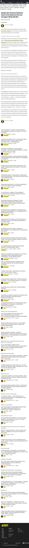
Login (10, 536)
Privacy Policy (11, 530)
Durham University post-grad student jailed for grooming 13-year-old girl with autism (14, 150)
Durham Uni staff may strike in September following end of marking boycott (14, 230)
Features (14, 290)
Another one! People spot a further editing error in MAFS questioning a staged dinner (14, 387)
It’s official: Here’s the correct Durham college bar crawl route (13, 193)
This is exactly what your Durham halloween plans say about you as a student (14, 131)
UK (4, 308)
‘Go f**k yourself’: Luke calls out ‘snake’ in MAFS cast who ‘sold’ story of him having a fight (14, 503)
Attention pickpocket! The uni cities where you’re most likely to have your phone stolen (13, 419)
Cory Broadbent (7, 152)
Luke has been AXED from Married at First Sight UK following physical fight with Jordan (13, 513)
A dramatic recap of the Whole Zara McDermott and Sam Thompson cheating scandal (13, 304)
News (15, 143)
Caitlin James (6, 187)
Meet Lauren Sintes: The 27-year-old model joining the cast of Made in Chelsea (13, 432)
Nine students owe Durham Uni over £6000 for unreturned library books (14, 238)
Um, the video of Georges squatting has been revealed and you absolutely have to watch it (13, 408)
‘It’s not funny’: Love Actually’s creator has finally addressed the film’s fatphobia (13, 397)
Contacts (19, 530)
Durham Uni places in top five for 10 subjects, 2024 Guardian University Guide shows (13, 221)
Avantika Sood (7, 290)
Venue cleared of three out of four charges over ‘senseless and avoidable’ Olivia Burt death (13, 255)
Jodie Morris (6, 24)
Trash (16, 359)
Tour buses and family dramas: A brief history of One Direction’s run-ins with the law (14, 357)
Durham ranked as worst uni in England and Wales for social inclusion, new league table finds (13, 202)
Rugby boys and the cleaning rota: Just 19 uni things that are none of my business (14, 441)
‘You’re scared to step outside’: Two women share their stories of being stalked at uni (14, 377)
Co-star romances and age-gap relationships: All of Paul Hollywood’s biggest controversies (14, 315)
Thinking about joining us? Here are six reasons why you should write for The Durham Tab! (14, 176)
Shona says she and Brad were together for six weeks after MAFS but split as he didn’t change (13, 474)
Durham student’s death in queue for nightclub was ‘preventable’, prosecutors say (14, 296)
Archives (10, 531)
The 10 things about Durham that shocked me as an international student (12, 263)
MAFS (12, 336)
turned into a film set (6, 31)
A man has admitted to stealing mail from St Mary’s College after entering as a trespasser (14, 141)
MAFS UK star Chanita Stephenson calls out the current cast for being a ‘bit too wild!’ (14, 494)
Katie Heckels (6, 179)
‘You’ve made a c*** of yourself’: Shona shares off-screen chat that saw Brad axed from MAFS (14, 483)
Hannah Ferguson (8, 143)
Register (10, 535)
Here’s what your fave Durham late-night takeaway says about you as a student (13, 167)
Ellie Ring (5, 411)
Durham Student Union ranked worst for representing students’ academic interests (14, 158)
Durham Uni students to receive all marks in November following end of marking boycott (14, 211)
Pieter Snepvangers (8, 258)
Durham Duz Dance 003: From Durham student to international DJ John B (14, 279)
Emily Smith (6, 327)
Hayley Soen (6, 336)
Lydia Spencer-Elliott (8, 317)
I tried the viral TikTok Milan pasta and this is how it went (13, 271)
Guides (11, 24)
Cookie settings (21, 531)
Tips (21, 2)
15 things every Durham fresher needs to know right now (12, 246)
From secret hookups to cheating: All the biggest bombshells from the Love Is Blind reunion (14, 452)
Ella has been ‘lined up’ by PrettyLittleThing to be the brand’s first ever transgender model (14, 346)
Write (18, 2)
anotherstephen (7, 307)
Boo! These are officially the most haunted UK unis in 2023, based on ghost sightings (13, 324)
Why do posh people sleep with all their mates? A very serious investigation (13, 463)
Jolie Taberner (7, 134)
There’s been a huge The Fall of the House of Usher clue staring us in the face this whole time (14, 366)
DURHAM (6, 135)
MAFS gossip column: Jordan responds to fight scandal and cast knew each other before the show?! (14, 334)
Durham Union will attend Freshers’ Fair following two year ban (14, 185)
